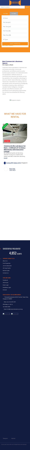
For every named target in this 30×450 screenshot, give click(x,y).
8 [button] (23, 175)
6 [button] (18, 175)
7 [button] (21, 175)
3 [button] (11, 175)
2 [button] (9, 175)
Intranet (5, 289)
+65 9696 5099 (6, 306)
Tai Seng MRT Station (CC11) (13, 163)
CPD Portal (5, 282)
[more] (5, 158)
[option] (15, 148)
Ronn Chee (12, 169)
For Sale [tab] (5, 13)
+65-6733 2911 (12, 302)
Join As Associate (7, 265)
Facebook (5, 280)
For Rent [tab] (14, 13)
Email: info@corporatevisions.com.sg (13, 309)
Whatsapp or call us (8, 304)
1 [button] (6, 175)
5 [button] (16, 175)
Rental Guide (6, 270)
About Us (5, 261)
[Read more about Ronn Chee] (6, 169)
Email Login (6, 285)
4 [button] (14, 175)
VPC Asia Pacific (7, 268)
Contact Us (6, 273)
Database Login (7, 287)
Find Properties (6, 263)
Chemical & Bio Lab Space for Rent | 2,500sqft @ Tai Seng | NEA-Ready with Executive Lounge (15, 148)
